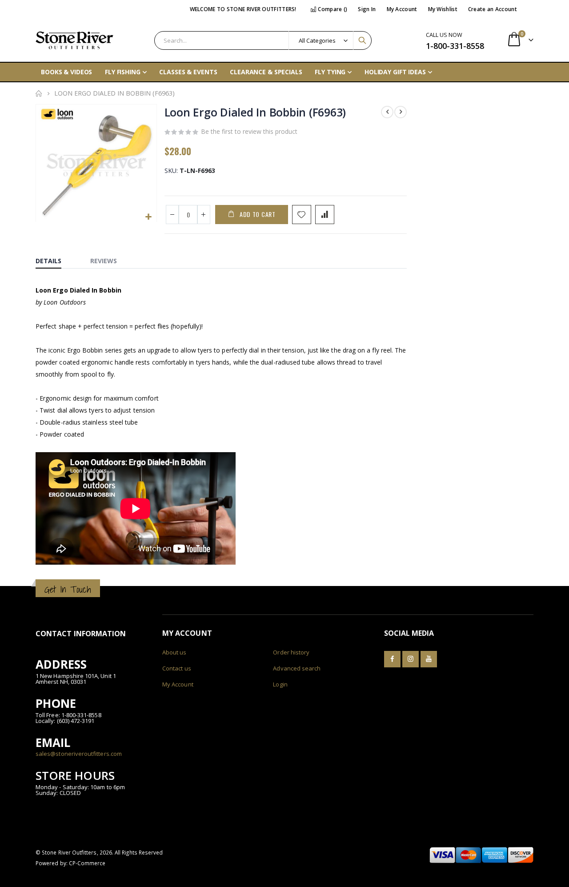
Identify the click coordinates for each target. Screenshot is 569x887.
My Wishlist (442, 9)
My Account (402, 9)
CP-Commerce (87, 863)
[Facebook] (392, 659)
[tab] (55, 258)
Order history (291, 652)
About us (174, 652)
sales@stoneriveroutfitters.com (79, 754)
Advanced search (297, 668)
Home (39, 93)
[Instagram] (410, 659)
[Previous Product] (387, 112)
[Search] (362, 40)
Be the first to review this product (249, 131)
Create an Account (492, 9)
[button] (148, 217)
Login (280, 684)
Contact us (176, 668)
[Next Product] (400, 112)
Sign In (367, 9)
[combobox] (263, 40)
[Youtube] (429, 659)
